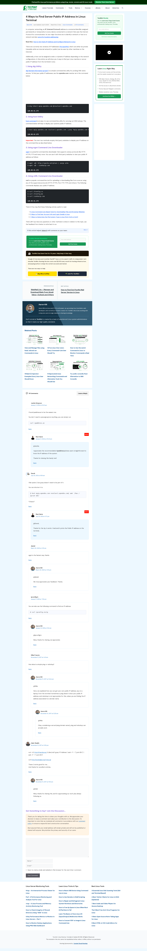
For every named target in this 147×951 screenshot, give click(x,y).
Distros (77, 8)
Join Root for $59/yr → (109, 96)
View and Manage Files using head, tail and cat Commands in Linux (34, 350)
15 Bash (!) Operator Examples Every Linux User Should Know (34, 376)
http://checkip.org (40, 752)
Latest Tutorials (47, 8)
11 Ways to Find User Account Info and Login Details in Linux (50, 214)
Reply (30, 429)
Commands (60, 8)
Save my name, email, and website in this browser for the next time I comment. (54, 870)
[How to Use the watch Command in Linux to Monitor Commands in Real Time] (80, 344)
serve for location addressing (48, 37)
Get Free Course (72, 244)
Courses (88, 8)
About (107, 8)
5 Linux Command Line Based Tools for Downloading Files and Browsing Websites (57, 212)
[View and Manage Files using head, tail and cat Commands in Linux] (34, 344)
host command (31, 121)
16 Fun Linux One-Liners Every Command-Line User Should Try (56, 350)
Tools (70, 8)
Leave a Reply (82, 393)
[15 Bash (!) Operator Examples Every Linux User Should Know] (34, 370)
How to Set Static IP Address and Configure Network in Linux (54, 42)
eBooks (98, 8)
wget (27, 152)
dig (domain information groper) (37, 71)
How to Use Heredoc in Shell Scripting (72, 897)
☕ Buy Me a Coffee (42, 274)
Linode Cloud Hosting (80, 943)
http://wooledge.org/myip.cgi (41, 760)
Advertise (115, 8)
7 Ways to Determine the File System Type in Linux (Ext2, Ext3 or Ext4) (54, 217)
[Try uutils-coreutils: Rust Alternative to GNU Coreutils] (80, 370)
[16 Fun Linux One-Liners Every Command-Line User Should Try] (57, 344)
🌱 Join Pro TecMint (72, 274)
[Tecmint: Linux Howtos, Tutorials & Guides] (30, 8)
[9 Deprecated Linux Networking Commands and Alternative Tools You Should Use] (57, 370)
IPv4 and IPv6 (64, 47)
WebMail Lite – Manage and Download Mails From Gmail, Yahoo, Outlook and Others (42, 292)
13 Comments (80, 24)
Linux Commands (67, 24)
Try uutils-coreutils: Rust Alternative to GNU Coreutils (79, 376)
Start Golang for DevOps (99, 2)
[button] (122, 8)
